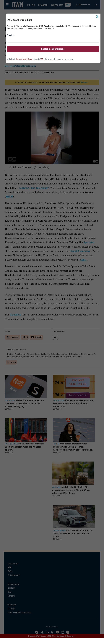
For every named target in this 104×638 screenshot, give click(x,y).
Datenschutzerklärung (24, 59)
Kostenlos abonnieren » (53, 49)
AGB (41, 59)
